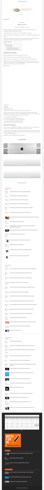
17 (7, 425)
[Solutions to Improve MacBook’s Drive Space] (22, 148)
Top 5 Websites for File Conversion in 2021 (13, 48)
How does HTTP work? (8, 44)
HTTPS (13, 125)
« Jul (21, 430)
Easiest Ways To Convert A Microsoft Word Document (14, 49)
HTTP (4, 29)
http (20, 182)
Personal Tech (22, 22)
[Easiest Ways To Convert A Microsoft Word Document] (22, 172)
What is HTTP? (24, 182)
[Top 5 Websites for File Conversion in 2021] (22, 160)
